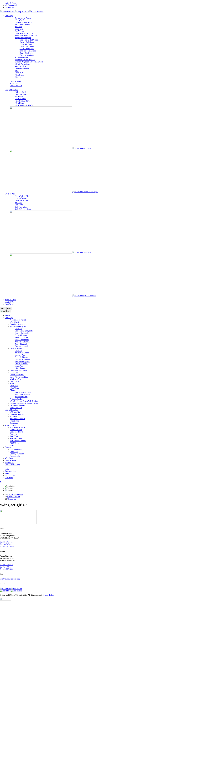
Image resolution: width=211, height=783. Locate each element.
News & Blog (10, 300)
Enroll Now (9, 7)
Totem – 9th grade (22, 346)
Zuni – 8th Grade (26, 53)
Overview (18, 329)
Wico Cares (19, 75)
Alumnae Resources (22, 394)
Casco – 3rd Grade (27, 42)
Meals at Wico (20, 66)
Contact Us (9, 302)
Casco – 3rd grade (22, 333)
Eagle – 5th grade (21, 337)
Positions (18, 203)
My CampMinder (11, 5)
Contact (8, 447)
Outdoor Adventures (22, 359)
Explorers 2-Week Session (25, 60)
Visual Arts (19, 366)
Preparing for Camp (22, 94)
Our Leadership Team (23, 22)
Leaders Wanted (21, 198)
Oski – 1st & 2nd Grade (29, 40)
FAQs (17, 71)
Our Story (9, 16)
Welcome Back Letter (23, 392)
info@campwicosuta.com (10, 579)
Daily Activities (16, 348)
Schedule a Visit (16, 86)
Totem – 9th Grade (27, 55)
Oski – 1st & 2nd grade (24, 331)
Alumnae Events (21, 397)
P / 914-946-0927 (6, 544)
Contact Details (16, 449)
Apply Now (86, 252)
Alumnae (18, 77)
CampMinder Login (90, 192)
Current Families (11, 90)
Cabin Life (19, 29)
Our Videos (19, 31)
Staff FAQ (19, 205)
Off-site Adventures (22, 64)
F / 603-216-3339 (7, 546)
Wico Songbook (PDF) (23, 105)
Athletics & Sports (22, 353)
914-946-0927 (10, 475)
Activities (18, 27)
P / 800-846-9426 (6, 542)
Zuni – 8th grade (21, 344)
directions (9, 478)
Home (7, 315)
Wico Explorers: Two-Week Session (24, 401)
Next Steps (9, 304)
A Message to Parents (23, 18)
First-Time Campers (22, 24)
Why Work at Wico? (22, 196)
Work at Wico (10, 194)
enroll (7, 473)
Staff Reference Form (23, 209)
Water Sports (20, 368)
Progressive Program (23, 38)
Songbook (14, 423)
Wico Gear (19, 96)
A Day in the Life (21, 57)
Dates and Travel (21, 200)
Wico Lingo (19, 103)
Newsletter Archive (22, 101)
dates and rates (10, 471)
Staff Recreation (21, 207)
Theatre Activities (21, 364)
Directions (14, 452)
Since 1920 (19, 73)
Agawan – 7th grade (22, 342)
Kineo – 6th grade (22, 340)
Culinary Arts (20, 355)
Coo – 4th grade (21, 335)
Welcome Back (20, 92)
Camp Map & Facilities (24, 33)
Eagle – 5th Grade (27, 46)
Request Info (15, 456)
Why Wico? (19, 20)
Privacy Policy (48, 595)
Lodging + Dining (17, 454)
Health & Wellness (22, 68)
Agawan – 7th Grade (28, 51)
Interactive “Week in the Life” (26, 35)
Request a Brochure (15, 494)
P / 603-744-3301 (6, 567)
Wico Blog (9, 458)
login (7, 469)
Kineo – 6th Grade (27, 49)
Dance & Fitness (21, 357)
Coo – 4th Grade (26, 44)
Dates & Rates (10, 3)
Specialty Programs (22, 362)
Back (8, 311)
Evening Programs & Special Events (29, 62)
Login (12, 445)
